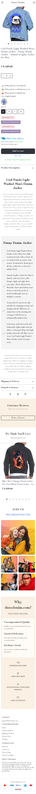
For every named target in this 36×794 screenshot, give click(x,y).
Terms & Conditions (8, 755)
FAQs (4, 728)
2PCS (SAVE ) (7, 117)
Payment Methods (7, 730)
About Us (5, 747)
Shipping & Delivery (8, 733)
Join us (18, 509)
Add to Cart (18, 151)
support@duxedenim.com (10, 721)
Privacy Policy (6, 752)
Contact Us (5, 749)
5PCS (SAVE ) (7, 126)
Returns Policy (6, 736)
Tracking (4, 739)
